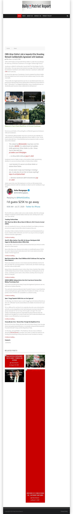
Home (8, 48)
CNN (6, 71)
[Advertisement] (36, 31)
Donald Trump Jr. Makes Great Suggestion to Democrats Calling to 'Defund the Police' (35, 358)
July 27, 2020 (30, 156)
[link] (8, 105)
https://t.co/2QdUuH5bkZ (17, 174)
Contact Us (37, 16)
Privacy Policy (47, 16)
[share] (41, 104)
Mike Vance (9, 59)
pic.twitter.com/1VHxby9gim (17, 152)
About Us (30, 16)
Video (24, 16)
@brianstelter (23, 144)
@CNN (17, 146)
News (19, 16)
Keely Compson (14, 362)
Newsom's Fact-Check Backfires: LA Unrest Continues (24, 105)
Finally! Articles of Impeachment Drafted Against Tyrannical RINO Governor (14, 358)
